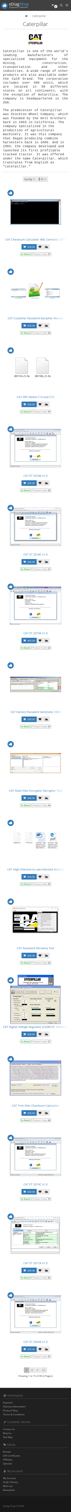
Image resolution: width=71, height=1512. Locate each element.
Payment (8, 1402)
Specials (7, 1463)
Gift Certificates (11, 1455)
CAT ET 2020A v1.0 (35, 1342)
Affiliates (8, 1459)
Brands (7, 1451)
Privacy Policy (10, 1410)
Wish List (8, 1486)
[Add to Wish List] (40, 247)
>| (43, 1370)
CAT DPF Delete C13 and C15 (35, 397)
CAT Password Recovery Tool (35, 948)
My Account (9, 1478)
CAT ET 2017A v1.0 (35, 1263)
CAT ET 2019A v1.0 (35, 633)
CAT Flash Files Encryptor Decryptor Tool (35, 791)
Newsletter (9, 1490)
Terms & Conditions (14, 1414)
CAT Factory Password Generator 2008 (35, 712)
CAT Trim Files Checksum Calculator (35, 1105)
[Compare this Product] (46, 247)
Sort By (28, 179)
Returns (7, 1433)
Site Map (8, 1437)
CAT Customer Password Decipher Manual (36, 318)
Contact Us (9, 1429)
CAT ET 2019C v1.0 (35, 1184)
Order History (10, 1482)
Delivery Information (14, 1406)
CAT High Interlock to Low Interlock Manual (35, 869)
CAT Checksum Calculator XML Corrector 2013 (35, 239)
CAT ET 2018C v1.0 (35, 554)
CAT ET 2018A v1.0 (35, 476)
